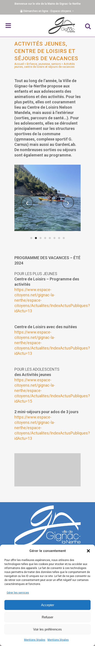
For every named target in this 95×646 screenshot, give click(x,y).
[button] (88, 551)
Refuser (47, 617)
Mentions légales (34, 639)
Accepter (47, 605)
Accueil (19, 64)
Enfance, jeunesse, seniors (44, 64)
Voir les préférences (47, 629)
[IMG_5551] (47, 198)
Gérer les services (18, 592)
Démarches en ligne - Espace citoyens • (49, 11)
